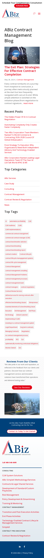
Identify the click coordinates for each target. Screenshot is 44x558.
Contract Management (25, 80)
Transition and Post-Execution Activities (20, 512)
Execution (8, 311)
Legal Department (11, 327)
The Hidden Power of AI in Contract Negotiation (20, 118)
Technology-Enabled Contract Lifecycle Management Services (20, 521)
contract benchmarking (13, 246)
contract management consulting (16, 271)
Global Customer (22, 315)
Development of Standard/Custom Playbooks (18, 489)
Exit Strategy (9, 315)
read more (28, 103)
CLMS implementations (13, 230)
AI (6, 221)
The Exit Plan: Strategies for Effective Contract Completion (22, 70)
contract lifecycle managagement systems (19, 258)
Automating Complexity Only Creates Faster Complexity (20, 125)
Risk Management (10, 495)
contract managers (11, 287)
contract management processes (16, 279)
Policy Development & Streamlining (18, 499)
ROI (17, 339)
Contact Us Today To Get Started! (22, 431)
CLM (29, 221)
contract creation (11, 254)
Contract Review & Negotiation (18, 199)
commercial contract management (16, 234)
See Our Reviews (22, 387)
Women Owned (10, 348)
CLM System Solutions (12, 475)
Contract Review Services (13, 291)
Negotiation (25, 331)
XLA (20, 348)
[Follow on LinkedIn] (20, 547)
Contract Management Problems (16, 275)
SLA (22, 339)
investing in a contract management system (19, 323)
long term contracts (26, 327)
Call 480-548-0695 (9, 462)
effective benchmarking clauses (15, 302)
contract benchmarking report (15, 250)
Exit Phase (32, 311)
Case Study (9, 183)
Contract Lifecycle (25, 254)
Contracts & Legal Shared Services (17, 484)
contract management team (14, 283)
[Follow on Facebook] (24, 547)
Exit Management (20, 311)
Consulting (9, 189)
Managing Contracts (12, 331)
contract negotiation (27, 287)
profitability (9, 339)
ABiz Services (10, 178)
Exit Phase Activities (11, 516)
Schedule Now (22, 6)
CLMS (20, 225)
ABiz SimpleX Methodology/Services (18, 480)
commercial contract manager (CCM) (17, 238)
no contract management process (16, 335)
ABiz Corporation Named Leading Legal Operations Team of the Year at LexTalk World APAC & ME (21, 160)
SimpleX (6, 527)
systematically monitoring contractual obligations (21, 344)
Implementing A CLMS (12, 319)
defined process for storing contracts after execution (19, 296)
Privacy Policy (28, 553)
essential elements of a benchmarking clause (20, 307)
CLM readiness (10, 225)
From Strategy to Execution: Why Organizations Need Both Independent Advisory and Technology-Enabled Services (21, 149)
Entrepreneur (33, 302)
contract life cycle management (15, 262)
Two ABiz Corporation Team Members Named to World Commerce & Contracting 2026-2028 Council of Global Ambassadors (21, 136)
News (6, 205)
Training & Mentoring (12, 503)
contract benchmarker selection (16, 242)
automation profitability (17, 221)
